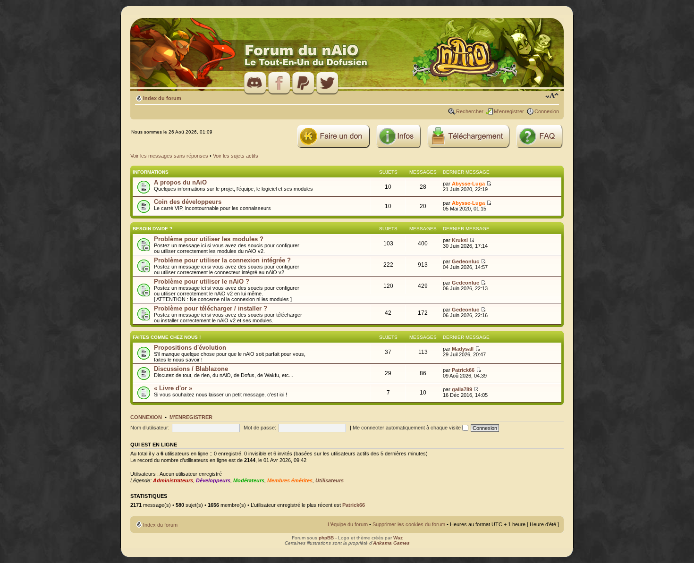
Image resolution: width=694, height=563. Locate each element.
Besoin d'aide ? (152, 228)
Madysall (463, 349)
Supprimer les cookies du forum (408, 524)
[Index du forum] (347, 55)
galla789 (462, 389)
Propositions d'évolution (190, 347)
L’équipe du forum (348, 524)
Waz (398, 537)
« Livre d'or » (173, 388)
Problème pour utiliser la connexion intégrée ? (222, 260)
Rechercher (469, 111)
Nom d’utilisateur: (149, 427)
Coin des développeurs (187, 201)
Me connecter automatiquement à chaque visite (407, 427)
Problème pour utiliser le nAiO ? (201, 281)
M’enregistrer (509, 111)
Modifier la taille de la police (552, 96)
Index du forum (162, 98)
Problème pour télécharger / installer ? (210, 308)
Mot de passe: (260, 427)
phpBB (326, 537)
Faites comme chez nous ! (167, 337)
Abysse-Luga (468, 183)
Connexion (546, 111)
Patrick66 (463, 370)
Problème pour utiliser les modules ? (208, 239)
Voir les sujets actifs (235, 156)
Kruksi (460, 240)
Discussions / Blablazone (191, 368)
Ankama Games (391, 543)
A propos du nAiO (180, 182)
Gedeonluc (465, 261)
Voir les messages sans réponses (169, 156)
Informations (151, 172)
